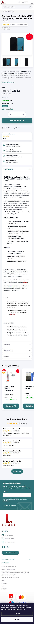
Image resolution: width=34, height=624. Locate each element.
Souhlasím (17, 619)
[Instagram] (7, 546)
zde (23, 609)
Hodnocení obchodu (17, 419)
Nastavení (17, 614)
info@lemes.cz (9, 535)
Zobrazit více (17, 471)
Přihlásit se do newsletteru (10, 505)
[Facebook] (3, 546)
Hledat (30, 7)
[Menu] (32, 2)
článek (11, 286)
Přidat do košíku (15, 120)
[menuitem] (9, 567)
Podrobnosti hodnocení (21, 24)
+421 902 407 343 (10, 538)
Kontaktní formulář (10, 552)
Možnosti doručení (7, 109)
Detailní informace (7, 82)
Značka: (6, 29)
